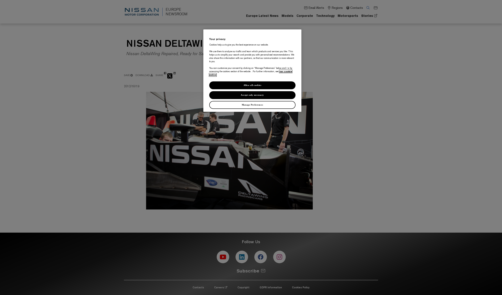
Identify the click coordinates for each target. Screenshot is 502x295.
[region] (252, 70)
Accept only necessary (252, 95)
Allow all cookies (252, 85)
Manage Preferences (252, 105)
